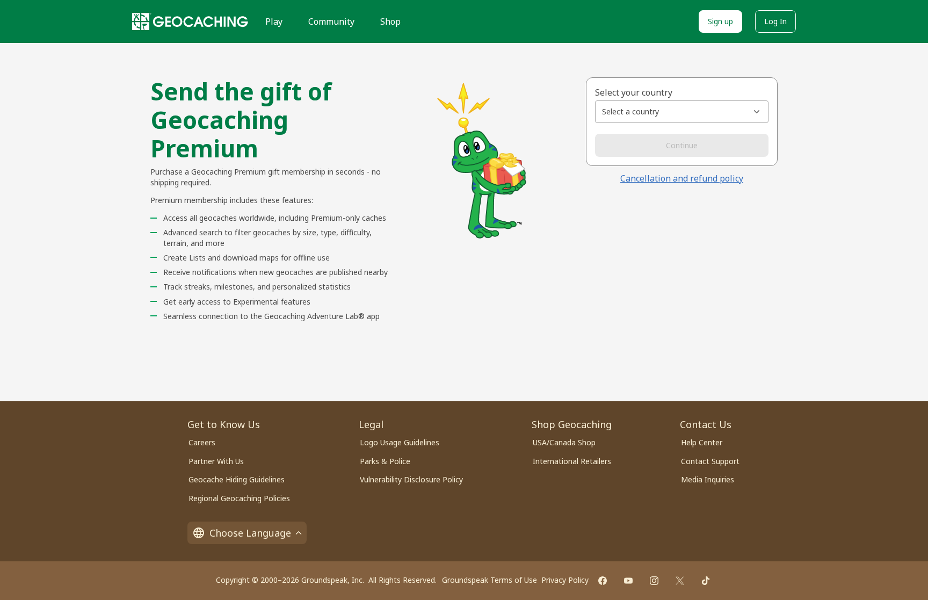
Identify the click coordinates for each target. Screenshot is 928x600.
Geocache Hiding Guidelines (237, 479)
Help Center (701, 442)
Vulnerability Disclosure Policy (411, 479)
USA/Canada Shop (564, 442)
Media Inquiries (707, 479)
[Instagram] (654, 580)
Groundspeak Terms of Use (489, 580)
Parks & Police (385, 461)
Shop (390, 21)
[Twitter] (679, 580)
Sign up (720, 21)
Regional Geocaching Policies (239, 498)
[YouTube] (628, 580)
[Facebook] (602, 580)
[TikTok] (705, 580)
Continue (682, 145)
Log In (775, 21)
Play (273, 21)
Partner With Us (216, 461)
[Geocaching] (190, 21)
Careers (202, 442)
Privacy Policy (565, 580)
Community (331, 21)
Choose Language (250, 532)
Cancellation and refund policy (681, 178)
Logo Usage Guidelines (399, 442)
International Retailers (572, 461)
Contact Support (710, 461)
